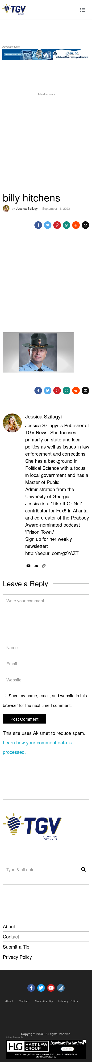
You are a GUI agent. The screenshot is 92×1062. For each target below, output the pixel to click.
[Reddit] (76, 225)
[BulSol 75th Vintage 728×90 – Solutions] (46, 53)
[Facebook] (38, 225)
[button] (83, 869)
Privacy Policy (17, 956)
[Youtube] (51, 988)
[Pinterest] (57, 225)
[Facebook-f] (31, 988)
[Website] (44, 566)
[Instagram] (61, 988)
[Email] (85, 225)
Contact (11, 936)
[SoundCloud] (36, 566)
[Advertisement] (46, 143)
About (9, 926)
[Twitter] (47, 225)
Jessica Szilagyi (27, 208)
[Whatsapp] (66, 225)
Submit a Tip (16, 946)
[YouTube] (28, 566)
